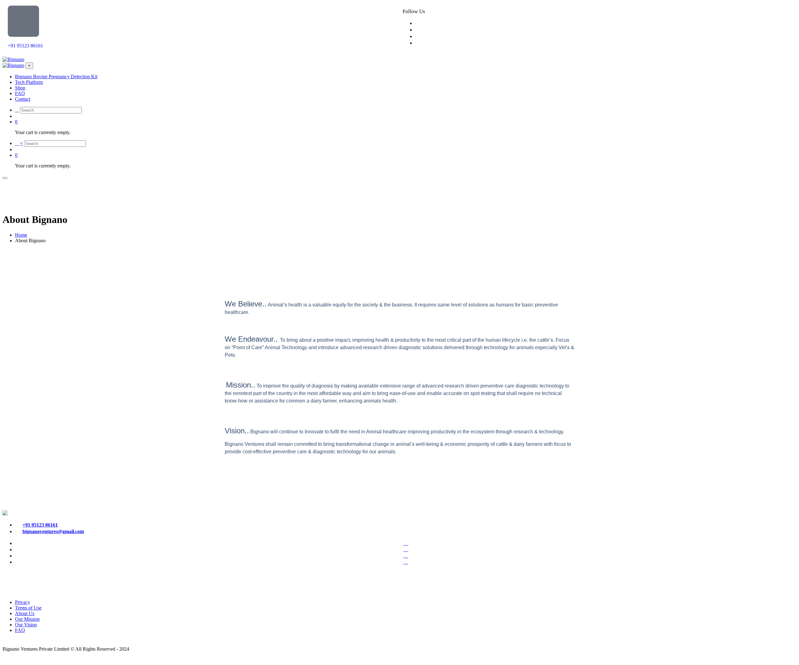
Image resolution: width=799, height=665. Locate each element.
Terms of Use (28, 607)
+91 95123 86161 (25, 45)
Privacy (22, 602)
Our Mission (27, 619)
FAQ (20, 630)
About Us (24, 613)
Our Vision (26, 624)
